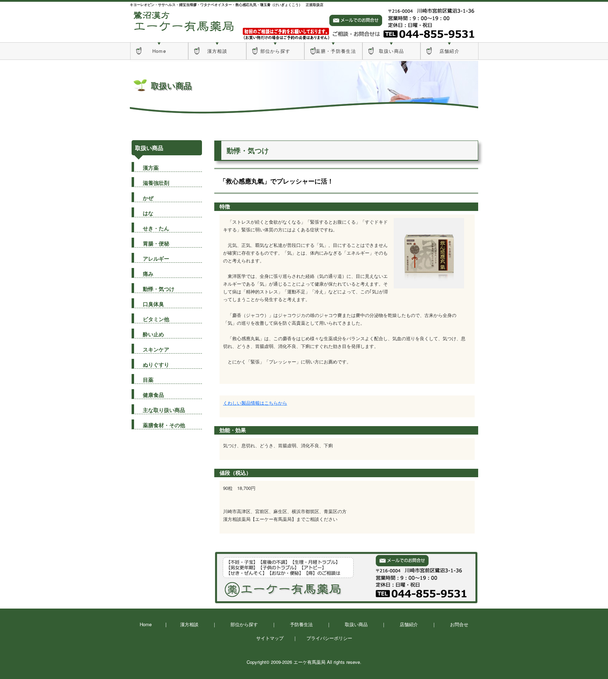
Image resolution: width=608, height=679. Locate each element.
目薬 (148, 380)
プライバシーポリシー (329, 638)
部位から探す (275, 51)
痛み (148, 274)
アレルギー (156, 258)
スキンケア (156, 349)
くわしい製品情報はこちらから (255, 402)
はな (148, 213)
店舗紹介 (449, 51)
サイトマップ (270, 638)
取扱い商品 (391, 51)
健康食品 (153, 395)
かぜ (148, 198)
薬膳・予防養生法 (333, 51)
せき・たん (156, 228)
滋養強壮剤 (156, 183)
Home (159, 51)
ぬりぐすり (156, 364)
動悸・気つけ (159, 289)
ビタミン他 (156, 319)
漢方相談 (217, 51)
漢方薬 (151, 168)
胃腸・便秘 (156, 243)
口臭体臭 (153, 304)
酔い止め (153, 334)
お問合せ (459, 624)
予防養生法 (301, 624)
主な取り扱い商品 (164, 410)
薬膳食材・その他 (164, 425)
